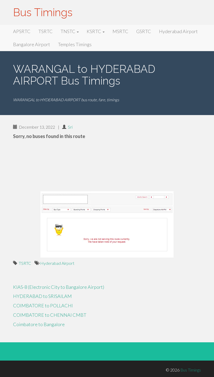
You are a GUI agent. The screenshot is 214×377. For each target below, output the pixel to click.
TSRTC (45, 31)
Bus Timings (43, 12)
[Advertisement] (107, 165)
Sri (70, 126)
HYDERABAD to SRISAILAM (42, 296)
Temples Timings (75, 44)
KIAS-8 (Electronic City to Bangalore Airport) (58, 287)
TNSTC (68, 31)
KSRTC (94, 31)
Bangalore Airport (31, 44)
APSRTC (22, 31)
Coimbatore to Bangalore (39, 324)
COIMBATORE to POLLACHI (43, 305)
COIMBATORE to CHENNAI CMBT (49, 315)
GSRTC (143, 31)
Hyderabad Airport (178, 31)
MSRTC (120, 31)
